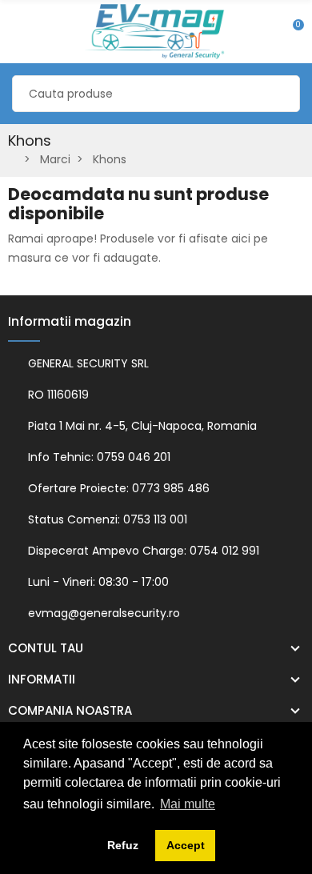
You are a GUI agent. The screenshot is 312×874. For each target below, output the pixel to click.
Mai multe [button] (187, 804)
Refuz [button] (122, 845)
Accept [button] (185, 845)
